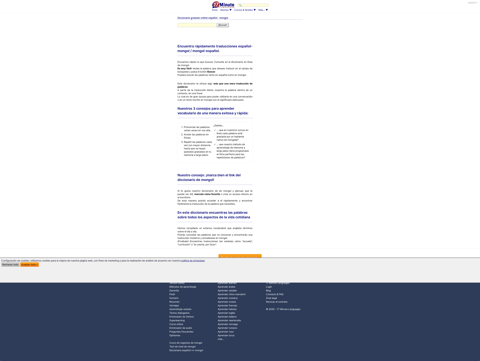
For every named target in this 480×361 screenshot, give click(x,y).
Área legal (271, 298)
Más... (261, 10)
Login (269, 286)
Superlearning (177, 320)
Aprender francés (227, 305)
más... (221, 339)
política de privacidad (193, 260)
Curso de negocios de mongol (185, 342)
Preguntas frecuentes (181, 331)
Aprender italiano (227, 316)
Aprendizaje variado (180, 309)
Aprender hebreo (227, 309)
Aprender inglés (226, 312)
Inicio (215, 10)
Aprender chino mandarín (232, 294)
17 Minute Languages (278, 283)
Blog (268, 290)
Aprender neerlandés (229, 320)
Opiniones (174, 335)
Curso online (176, 324)
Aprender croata (227, 301)
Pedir (172, 294)
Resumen (174, 301)
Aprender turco (226, 335)
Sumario (173, 298)
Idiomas (224, 10)
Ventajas (174, 305)
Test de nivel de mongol (182, 346)
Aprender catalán (227, 290)
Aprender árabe (226, 286)
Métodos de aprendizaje (182, 286)
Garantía (174, 290)
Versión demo (176, 283)
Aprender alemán (227, 283)
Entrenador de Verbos (181, 316)
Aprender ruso (226, 331)
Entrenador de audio (180, 327)
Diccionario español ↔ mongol (186, 350)
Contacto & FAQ (274, 294)
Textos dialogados (179, 312)
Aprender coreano (228, 298)
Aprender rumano (227, 327)
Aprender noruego (228, 324)
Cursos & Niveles (243, 10)
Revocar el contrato (277, 301)
